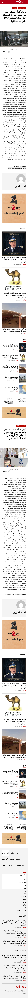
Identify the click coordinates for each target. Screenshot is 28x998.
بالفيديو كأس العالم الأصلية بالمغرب (22, 400)
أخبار (20, 8)
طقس (17, 391)
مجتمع (24, 264)
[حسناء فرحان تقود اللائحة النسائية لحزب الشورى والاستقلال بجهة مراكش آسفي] (14, 279)
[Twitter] (17, 26)
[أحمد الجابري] (9, 52)
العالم (24, 8)
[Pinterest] (21, 26)
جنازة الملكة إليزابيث (17, 166)
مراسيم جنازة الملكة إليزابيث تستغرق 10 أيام (17, 168)
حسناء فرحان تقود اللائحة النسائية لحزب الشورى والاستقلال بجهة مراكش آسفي (15, 295)
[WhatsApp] (24, 26)
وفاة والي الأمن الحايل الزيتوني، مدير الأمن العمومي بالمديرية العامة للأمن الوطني (14, 259)
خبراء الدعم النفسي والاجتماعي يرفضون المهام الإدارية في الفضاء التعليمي (8, 401)
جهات (24, 300)
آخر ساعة (14, 8)
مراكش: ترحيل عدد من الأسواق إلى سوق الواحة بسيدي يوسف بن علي (10, 367)
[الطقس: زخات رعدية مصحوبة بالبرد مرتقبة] (22, 389)
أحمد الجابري (4, 51)
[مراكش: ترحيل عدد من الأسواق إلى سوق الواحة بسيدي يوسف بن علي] (14, 315)
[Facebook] (14, 26)
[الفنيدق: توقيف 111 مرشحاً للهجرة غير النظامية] (22, 378)
